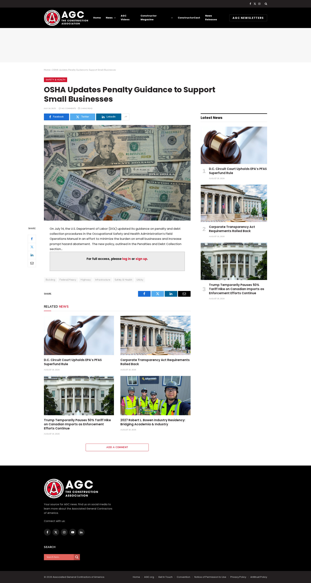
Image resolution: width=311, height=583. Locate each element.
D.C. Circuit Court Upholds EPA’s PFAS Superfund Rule (73, 362)
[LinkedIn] (32, 255)
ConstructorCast (189, 17)
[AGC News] (66, 18)
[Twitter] (32, 247)
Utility (140, 279)
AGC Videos (125, 17)
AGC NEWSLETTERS (248, 18)
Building (50, 279)
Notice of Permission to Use (210, 577)
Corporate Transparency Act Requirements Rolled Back (155, 362)
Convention (183, 577)
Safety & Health (55, 79)
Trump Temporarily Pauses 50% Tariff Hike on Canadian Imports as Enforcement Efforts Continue (77, 424)
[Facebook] (32, 239)
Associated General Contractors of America (78, 577)
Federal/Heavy (68, 279)
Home (97, 17)
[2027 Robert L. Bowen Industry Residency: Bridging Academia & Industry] (155, 395)
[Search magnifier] (77, 557)
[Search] (265, 4)
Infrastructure (102, 279)
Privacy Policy (238, 577)
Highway (86, 279)
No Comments (69, 108)
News (109, 17)
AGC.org (149, 577)
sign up (141, 259)
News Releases (211, 17)
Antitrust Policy (258, 577)
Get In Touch (165, 577)
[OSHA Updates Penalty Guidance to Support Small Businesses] (117, 173)
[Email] (32, 263)
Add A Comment (117, 447)
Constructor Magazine (149, 17)
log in (126, 259)
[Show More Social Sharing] (125, 117)
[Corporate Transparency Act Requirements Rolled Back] (155, 335)
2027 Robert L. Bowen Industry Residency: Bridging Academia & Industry (152, 422)
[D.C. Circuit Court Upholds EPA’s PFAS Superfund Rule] (79, 335)
